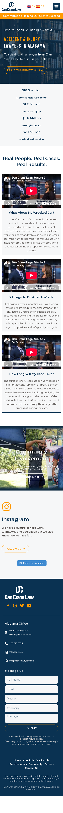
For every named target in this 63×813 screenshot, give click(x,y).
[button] (56, 6)
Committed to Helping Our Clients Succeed (31, 15)
